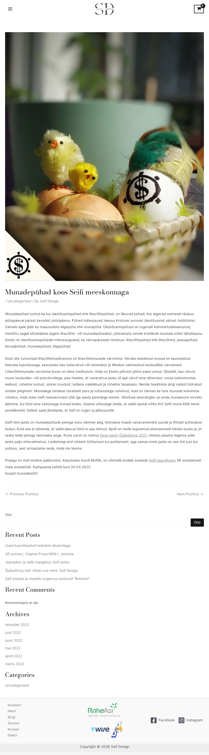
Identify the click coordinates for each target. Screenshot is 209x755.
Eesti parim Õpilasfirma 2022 (123, 435)
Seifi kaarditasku (162, 460)
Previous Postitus (22, 494)
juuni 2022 (13, 640)
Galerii (12, 735)
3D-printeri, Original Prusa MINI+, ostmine (39, 554)
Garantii (13, 723)
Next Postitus (190, 494)
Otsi (8, 515)
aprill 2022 (13, 656)
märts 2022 (14, 664)
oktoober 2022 (17, 625)
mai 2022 (12, 648)
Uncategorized (19, 301)
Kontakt (13, 729)
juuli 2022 (13, 632)
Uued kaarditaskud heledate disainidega (37, 545)
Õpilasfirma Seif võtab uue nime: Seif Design (41, 570)
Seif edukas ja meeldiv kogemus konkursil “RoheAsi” (47, 579)
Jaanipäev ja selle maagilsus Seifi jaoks (37, 562)
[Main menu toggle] (10, 9)
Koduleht (14, 705)
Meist (12, 711)
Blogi (11, 717)
